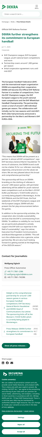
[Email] (11, 362)
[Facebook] (7, 362)
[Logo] (11, 7)
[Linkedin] (3, 362)
